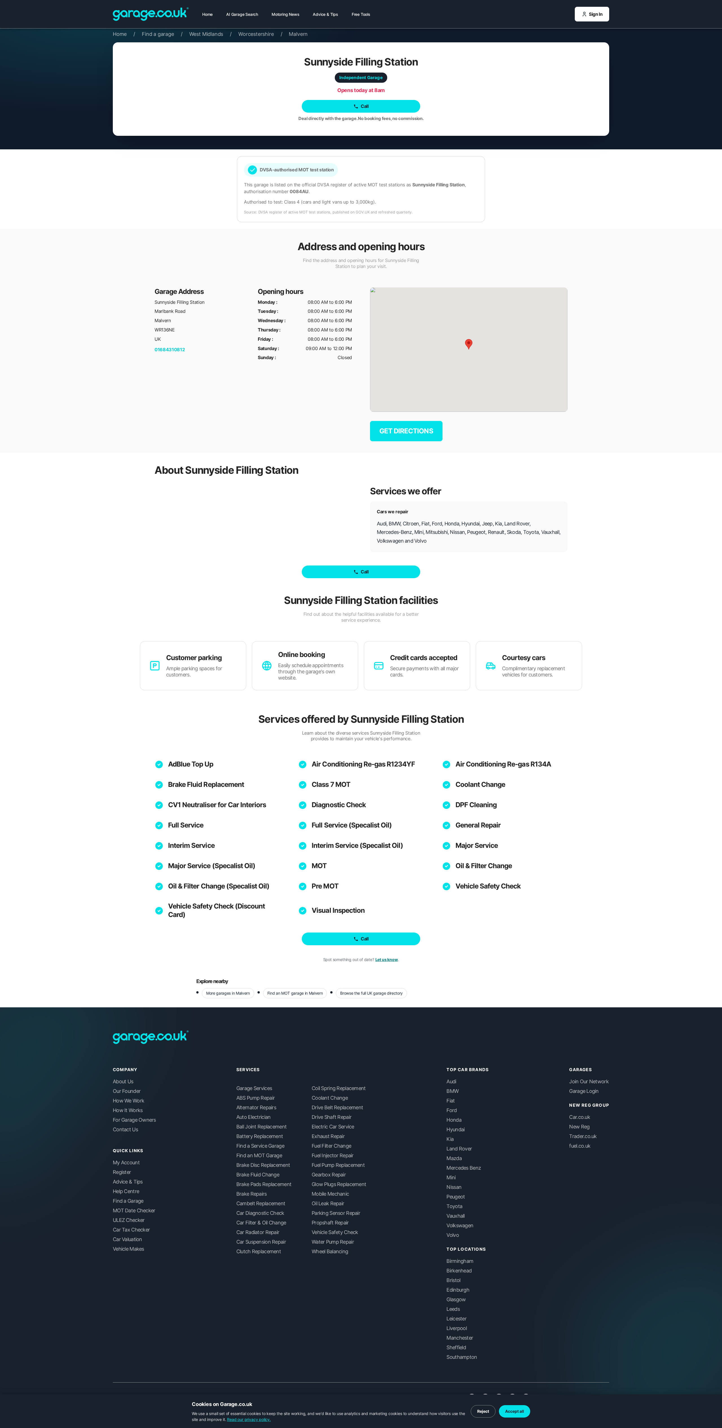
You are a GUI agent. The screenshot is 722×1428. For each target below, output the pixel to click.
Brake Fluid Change (257, 1174)
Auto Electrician (253, 1117)
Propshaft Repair (330, 1222)
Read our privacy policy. (249, 1419)
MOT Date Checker (134, 1210)
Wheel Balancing (330, 1251)
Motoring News (285, 14)
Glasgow (456, 1299)
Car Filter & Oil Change (261, 1222)
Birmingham (459, 1261)
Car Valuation (127, 1239)
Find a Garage (128, 1201)
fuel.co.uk (579, 1145)
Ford (451, 1110)
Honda (453, 1120)
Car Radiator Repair (257, 1232)
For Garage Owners (134, 1120)
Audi (451, 1081)
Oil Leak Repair (328, 1203)
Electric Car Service (333, 1126)
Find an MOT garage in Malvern (295, 993)
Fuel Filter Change (331, 1145)
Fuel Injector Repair (333, 1155)
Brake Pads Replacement (263, 1184)
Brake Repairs (251, 1193)
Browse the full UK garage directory (371, 993)
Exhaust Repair (328, 1136)
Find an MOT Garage (259, 1155)
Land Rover (459, 1148)
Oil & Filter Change (483, 866)
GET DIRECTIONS (406, 431)
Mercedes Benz (463, 1168)
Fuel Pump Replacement (338, 1165)
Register (122, 1172)
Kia (450, 1139)
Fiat (450, 1100)
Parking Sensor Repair (336, 1213)
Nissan (453, 1187)
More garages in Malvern (228, 993)
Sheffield (456, 1347)
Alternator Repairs (256, 1107)
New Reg (579, 1126)
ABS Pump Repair (255, 1098)
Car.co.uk (579, 1117)
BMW (452, 1091)
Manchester (459, 1337)
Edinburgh (457, 1289)
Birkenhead (459, 1270)
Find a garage (162, 34)
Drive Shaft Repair (331, 1117)
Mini (450, 1177)
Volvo (452, 1235)
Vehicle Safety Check (488, 886)
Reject (483, 1411)
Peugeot (455, 1196)
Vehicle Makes (128, 1249)
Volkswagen (459, 1225)
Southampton (461, 1357)
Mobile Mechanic (330, 1193)
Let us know (386, 959)
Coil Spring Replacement (339, 1088)
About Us (123, 1081)
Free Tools (361, 14)
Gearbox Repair (329, 1174)
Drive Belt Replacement (337, 1107)
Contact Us (125, 1129)
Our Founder (126, 1091)
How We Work (128, 1100)
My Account (126, 1162)
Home (207, 14)
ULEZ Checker (128, 1220)
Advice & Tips (325, 14)
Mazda (453, 1158)
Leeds (452, 1309)
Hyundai (455, 1129)
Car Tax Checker (131, 1229)
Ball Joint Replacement (261, 1126)
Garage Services (254, 1088)
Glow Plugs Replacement (339, 1184)
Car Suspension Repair (261, 1241)
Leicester (456, 1318)
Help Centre (126, 1191)
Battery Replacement (259, 1136)
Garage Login (583, 1091)
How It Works (127, 1110)
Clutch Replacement (258, 1251)
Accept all (514, 1411)
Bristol (453, 1280)
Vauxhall (455, 1216)
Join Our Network (588, 1081)
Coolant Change (480, 784)
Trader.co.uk (582, 1136)
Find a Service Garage (260, 1145)
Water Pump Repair (333, 1241)
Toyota (454, 1206)
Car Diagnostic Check (260, 1213)
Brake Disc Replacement (263, 1165)
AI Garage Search (242, 14)
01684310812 (170, 349)
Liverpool (456, 1328)
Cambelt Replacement (260, 1203)
